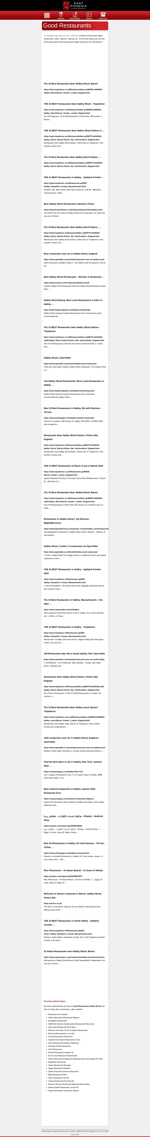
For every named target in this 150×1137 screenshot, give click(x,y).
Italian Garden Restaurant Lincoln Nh (63, 1087)
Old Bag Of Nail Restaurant (59, 1046)
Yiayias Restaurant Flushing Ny (61, 1081)
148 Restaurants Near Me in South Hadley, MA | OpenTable (74, 653)
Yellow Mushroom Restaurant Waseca (63, 1018)
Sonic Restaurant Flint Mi (58, 1078)
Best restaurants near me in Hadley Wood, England (70, 254)
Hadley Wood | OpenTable (57, 358)
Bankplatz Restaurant (57, 1062)
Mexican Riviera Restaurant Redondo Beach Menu (69, 1084)
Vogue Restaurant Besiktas (59, 1068)
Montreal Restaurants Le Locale (61, 1033)
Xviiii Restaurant (55, 1049)
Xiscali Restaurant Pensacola (60, 1037)
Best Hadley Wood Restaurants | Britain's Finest (69, 204)
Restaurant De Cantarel (58, 1014)
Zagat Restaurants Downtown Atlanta (63, 1091)
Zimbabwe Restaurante (57, 1021)
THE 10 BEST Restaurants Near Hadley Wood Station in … (74, 130)
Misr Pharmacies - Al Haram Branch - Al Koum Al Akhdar (73, 870)
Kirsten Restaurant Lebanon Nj (60, 1052)
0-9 (43, 1131)
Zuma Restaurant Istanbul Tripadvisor (63, 1043)
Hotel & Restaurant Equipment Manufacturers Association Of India (75, 1059)
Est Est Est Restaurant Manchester (62, 1056)
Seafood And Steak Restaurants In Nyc (64, 1040)
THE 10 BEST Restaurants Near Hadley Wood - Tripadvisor (74, 104)
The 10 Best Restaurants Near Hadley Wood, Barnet (71, 83)
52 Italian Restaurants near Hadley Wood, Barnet (69, 951)
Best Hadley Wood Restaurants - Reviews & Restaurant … (74, 277)
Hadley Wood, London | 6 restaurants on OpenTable (71, 546)
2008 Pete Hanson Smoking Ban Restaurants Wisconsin (71, 1024)
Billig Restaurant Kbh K (57, 1075)
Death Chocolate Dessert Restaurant (63, 1071)
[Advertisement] (75, 61)
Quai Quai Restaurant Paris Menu (62, 1027)
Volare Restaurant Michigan (59, 1065)
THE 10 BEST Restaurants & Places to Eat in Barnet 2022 (73, 466)
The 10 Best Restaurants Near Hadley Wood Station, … (72, 157)
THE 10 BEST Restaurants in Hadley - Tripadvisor (69, 627)
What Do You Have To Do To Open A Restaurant (67, 1030)
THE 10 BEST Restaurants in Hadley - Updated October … (74, 177)
